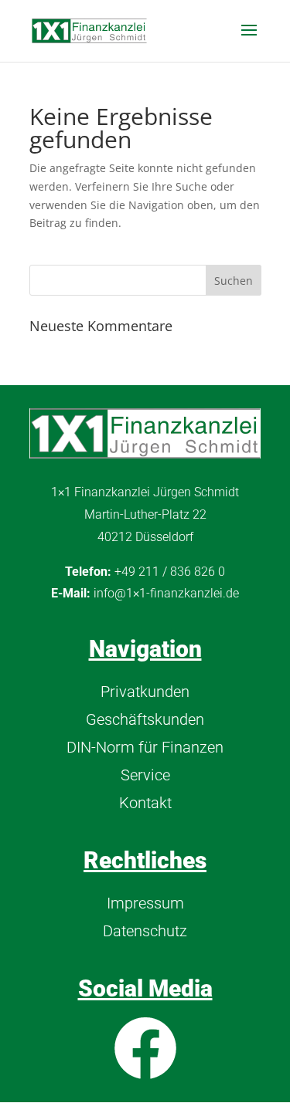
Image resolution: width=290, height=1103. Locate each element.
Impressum (145, 903)
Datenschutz (145, 931)
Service (145, 775)
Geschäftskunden (145, 719)
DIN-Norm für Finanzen (145, 747)
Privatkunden (145, 691)
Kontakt (145, 802)
